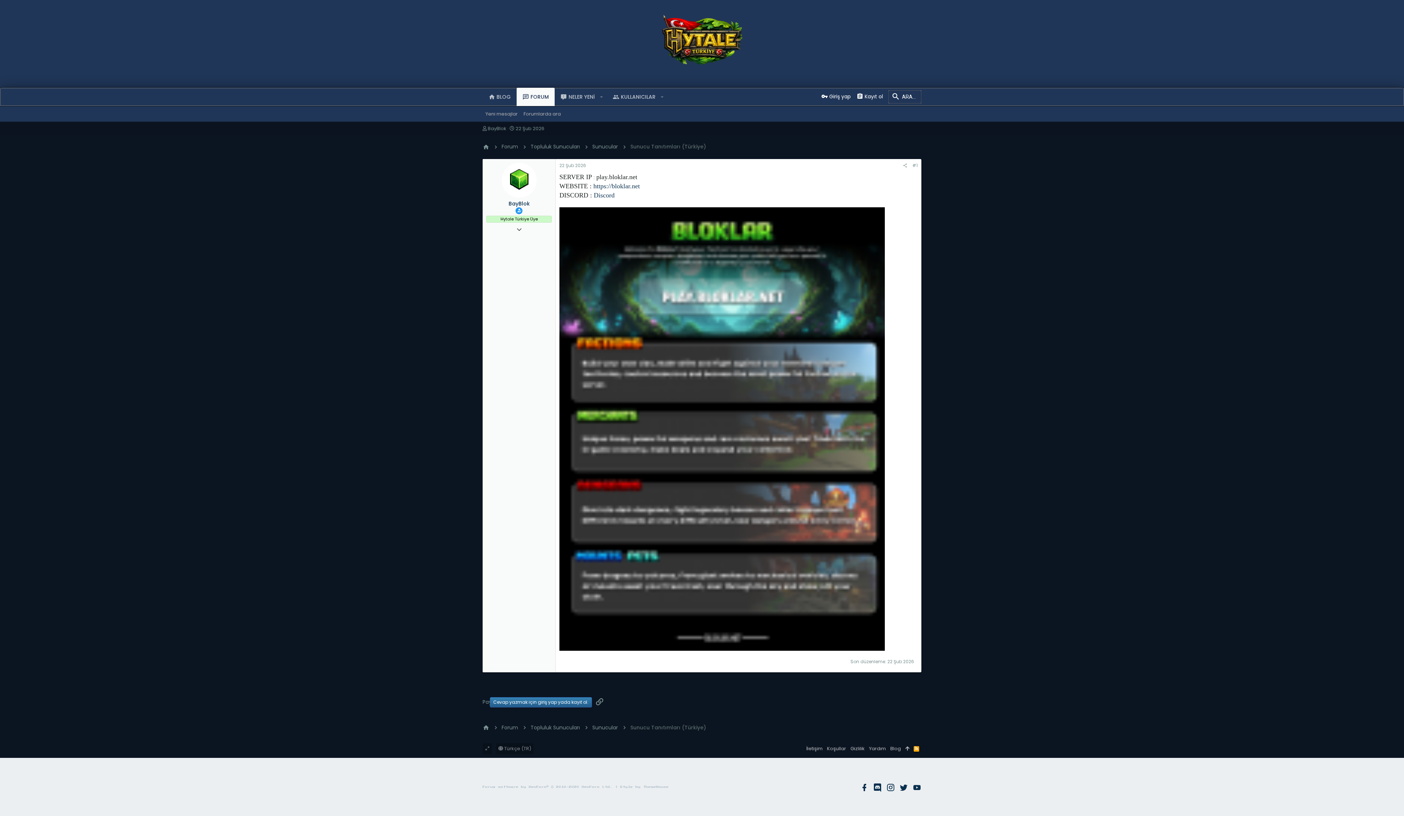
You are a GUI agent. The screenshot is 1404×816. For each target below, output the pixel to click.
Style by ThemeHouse (644, 787)
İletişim (814, 748)
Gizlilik (857, 748)
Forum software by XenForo (547, 787)
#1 (915, 165)
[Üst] (907, 748)
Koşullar (836, 748)
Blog (895, 748)
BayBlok (497, 128)
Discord (604, 195)
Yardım (877, 748)
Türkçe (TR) (517, 748)
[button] (601, 97)
